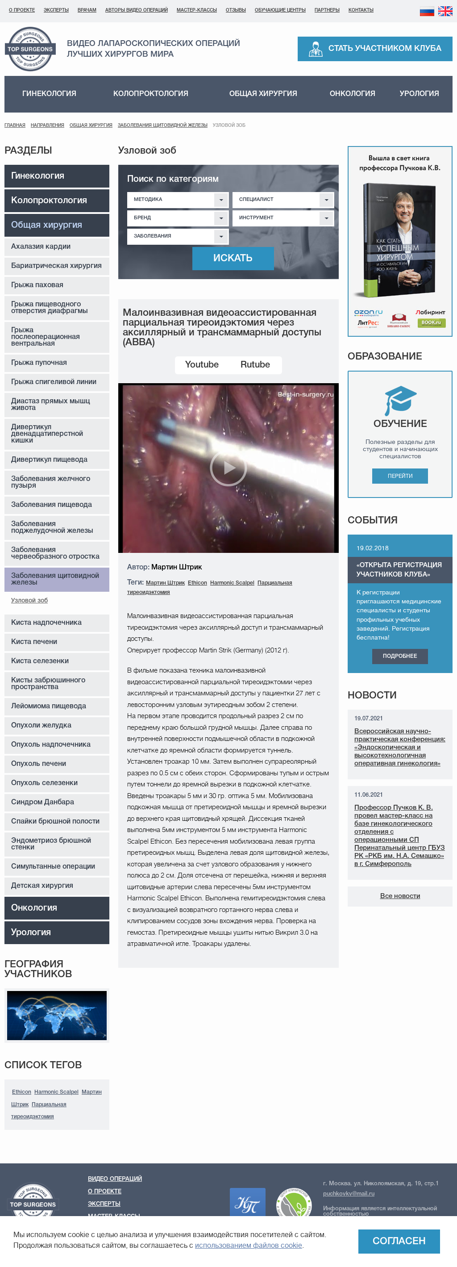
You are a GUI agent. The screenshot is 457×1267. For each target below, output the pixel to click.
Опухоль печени (38, 764)
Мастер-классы (197, 10)
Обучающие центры (280, 10)
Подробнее (400, 656)
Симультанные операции (53, 867)
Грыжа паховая (37, 285)
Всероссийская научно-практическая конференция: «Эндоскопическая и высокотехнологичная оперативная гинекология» (399, 747)
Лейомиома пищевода (48, 706)
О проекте (22, 10)
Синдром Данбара (42, 802)
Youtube (202, 365)
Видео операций (115, 1179)
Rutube (255, 365)
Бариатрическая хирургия (56, 266)
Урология (419, 94)
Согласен (399, 1241)
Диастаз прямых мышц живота (50, 404)
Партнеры (327, 10)
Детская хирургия (42, 886)
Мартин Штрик (165, 583)
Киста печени (34, 642)
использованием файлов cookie (248, 1246)
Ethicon (21, 1092)
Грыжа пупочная (39, 363)
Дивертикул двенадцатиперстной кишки (47, 434)
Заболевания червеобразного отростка (55, 553)
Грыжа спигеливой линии (53, 382)
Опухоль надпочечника (51, 745)
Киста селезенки (40, 661)
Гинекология (49, 94)
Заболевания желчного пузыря (50, 482)
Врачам (87, 10)
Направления (47, 126)
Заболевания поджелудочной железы (52, 527)
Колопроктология (150, 94)
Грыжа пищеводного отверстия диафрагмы (49, 307)
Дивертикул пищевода (49, 460)
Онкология (352, 94)
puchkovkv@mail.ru (348, 1194)
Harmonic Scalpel (56, 1092)
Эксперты (56, 10)
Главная (14, 126)
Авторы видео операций (136, 10)
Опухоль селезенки (44, 783)
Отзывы (236, 10)
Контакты (361, 10)
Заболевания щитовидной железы (163, 126)
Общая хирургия (263, 94)
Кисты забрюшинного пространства (48, 683)
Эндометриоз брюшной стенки (51, 844)
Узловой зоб (29, 601)
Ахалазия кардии (41, 247)
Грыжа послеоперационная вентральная (45, 337)
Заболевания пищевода (51, 505)
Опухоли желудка (41, 726)
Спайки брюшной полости (55, 822)
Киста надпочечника (46, 623)
